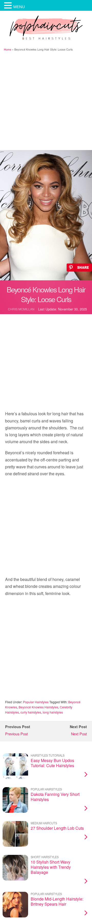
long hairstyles (53, 712)
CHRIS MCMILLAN (21, 309)
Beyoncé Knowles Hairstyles (38, 707)
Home (7, 49)
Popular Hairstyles (36, 702)
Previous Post (16, 733)
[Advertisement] (46, 101)
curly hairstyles (30, 712)
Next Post (79, 733)
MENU (19, 6)
